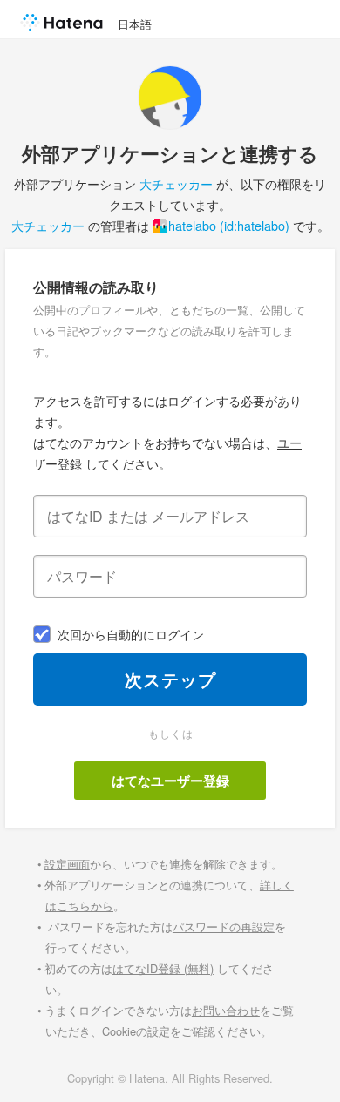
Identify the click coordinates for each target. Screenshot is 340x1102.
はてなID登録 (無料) (163, 968)
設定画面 (67, 863)
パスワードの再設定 (224, 926)
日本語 (135, 24)
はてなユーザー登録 (170, 780)
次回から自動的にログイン (131, 634)
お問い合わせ (226, 1010)
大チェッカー (176, 183)
